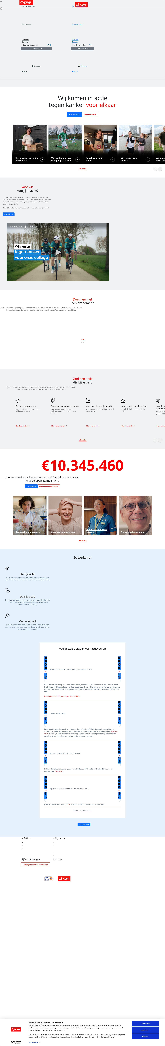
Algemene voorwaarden (64, 849)
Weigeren (145, 1036)
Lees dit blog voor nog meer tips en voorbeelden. (62, 696)
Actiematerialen (30, 842)
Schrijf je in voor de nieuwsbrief (35, 864)
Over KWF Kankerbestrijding (65, 852)
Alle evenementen (58, 426)
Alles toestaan (145, 1023)
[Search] (90, 45)
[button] (30, 144)
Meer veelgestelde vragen (82, 810)
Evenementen (77, 24)
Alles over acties (77, 6)
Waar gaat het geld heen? (48, 486)
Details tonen (33, 1042)
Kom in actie (81, 49)
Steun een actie (90, 114)
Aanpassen (144, 1030)
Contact (75, 42)
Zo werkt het (8, 214)
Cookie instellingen (62, 846)
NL (74, 72)
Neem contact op (61, 855)
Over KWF (58, 771)
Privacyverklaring (61, 842)
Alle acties (82, 169)
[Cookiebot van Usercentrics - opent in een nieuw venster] (16, 1042)
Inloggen (84, 66)
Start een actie (74, 114)
